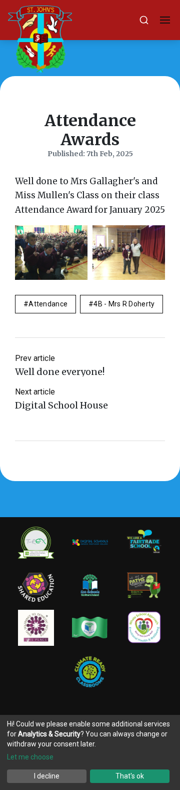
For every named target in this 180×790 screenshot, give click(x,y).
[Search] (144, 20)
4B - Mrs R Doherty (124, 304)
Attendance (48, 304)
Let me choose (30, 757)
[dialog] (90, 752)
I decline (47, 776)
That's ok (130, 776)
